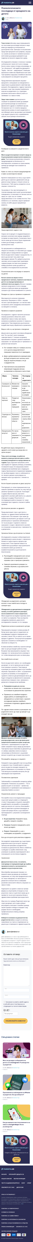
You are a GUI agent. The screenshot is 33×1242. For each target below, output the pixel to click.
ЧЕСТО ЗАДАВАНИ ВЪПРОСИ (10, 1183)
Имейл (7, 995)
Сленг (29, 1183)
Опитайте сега (17, 141)
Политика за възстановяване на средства (14, 1223)
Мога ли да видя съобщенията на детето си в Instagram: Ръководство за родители (16, 1062)
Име (6, 988)
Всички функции (19, 1179)
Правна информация (7, 1226)
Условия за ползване (8, 1212)
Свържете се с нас (7, 1187)
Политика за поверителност (10, 1208)
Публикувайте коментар (16, 1021)
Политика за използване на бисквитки (13, 1219)
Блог (23, 1183)
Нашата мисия (6, 1179)
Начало (4, 1174)
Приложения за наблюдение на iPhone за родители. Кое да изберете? (16, 1094)
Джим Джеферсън (13, 932)
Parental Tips (18, 18)
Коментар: (7, 965)
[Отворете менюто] (30, 2)
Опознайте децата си (16, 1174)
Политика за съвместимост (10, 1216)
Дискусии (20, 1187)
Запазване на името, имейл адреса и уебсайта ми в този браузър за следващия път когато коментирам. (16, 1004)
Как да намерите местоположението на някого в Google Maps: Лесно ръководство (16, 1124)
